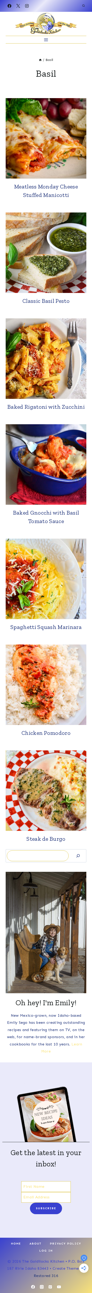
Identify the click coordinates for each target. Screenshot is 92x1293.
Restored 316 (46, 1275)
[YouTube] (59, 1287)
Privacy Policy (65, 1243)
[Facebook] (9, 6)
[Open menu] (46, 39)
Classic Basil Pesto (46, 300)
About (35, 1243)
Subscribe (46, 1208)
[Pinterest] (50, 1287)
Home (16, 1243)
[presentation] (46, 138)
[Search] (78, 855)
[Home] (40, 60)
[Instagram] (27, 6)
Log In (46, 1250)
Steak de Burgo (45, 838)
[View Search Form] (83, 6)
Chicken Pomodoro (46, 732)
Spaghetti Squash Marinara (46, 627)
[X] (18, 6)
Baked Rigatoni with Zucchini (46, 406)
